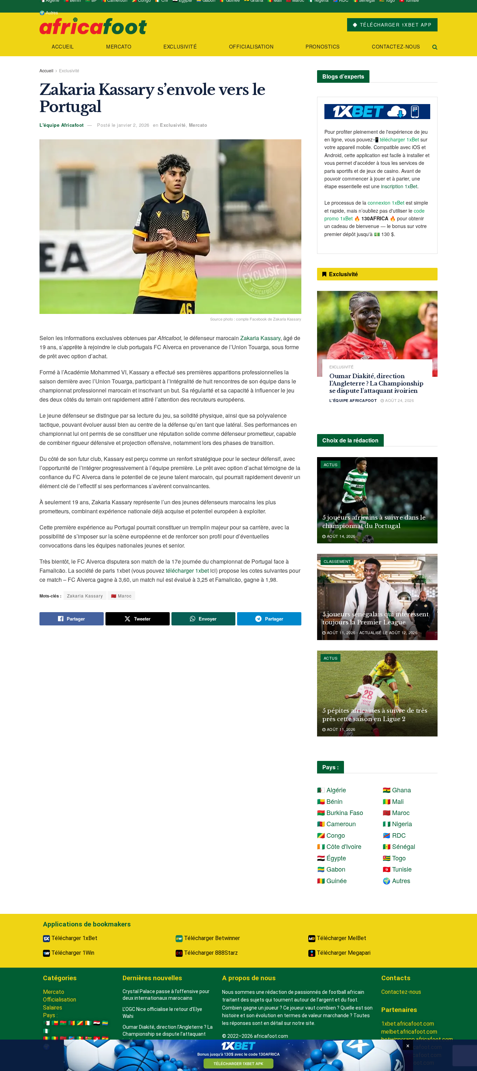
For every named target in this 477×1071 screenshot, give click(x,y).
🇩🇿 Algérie (331, 789)
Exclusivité (180, 46)
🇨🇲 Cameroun (336, 823)
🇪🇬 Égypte (331, 857)
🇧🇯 (54, 1023)
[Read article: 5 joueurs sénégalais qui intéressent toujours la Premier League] (377, 597)
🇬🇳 (46, 1038)
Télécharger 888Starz (210, 952)
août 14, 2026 (340, 536)
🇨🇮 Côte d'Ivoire (339, 846)
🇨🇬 (79, 1023)
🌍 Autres (48, 12)
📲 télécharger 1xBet (396, 139)
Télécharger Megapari (342, 952)
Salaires (52, 1007)
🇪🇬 (96, 1023)
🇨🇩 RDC (394, 834)
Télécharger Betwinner (211, 938)
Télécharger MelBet (340, 938)
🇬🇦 (105, 1023)
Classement (337, 561)
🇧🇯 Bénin (330, 801)
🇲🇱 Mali (393, 801)
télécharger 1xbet (187, 570)
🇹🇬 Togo (394, 857)
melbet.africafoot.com (409, 1031)
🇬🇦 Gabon (331, 868)
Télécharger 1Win (72, 952)
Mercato (118, 46)
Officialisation (251, 46)
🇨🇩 (71, 1038)
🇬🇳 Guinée (332, 880)
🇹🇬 (88, 1038)
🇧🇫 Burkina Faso (340, 812)
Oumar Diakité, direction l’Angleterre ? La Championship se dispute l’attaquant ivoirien (376, 383)
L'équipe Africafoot (61, 125)
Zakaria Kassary (260, 338)
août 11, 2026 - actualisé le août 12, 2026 (371, 632)
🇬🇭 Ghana (397, 789)
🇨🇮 (88, 1023)
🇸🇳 (79, 1038)
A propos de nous (249, 978)
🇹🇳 (96, 1038)
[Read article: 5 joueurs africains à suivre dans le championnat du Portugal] (377, 500)
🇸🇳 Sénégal (399, 846)
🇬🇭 (105, 1038)
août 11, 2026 (340, 729)
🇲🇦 (63, 1038)
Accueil (63, 46)
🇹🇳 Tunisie (397, 868)
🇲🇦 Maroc (121, 596)
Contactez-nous (396, 46)
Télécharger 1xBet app (395, 24)
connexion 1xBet (386, 202)
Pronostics (323, 46)
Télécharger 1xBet (73, 938)
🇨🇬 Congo (331, 834)
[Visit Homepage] (93, 25)
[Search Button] (435, 46)
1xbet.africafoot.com (407, 1023)
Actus (330, 464)
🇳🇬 (46, 1031)
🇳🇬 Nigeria (397, 823)
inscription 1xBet (399, 186)
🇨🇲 (71, 1023)
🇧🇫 (63, 1023)
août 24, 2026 (399, 400)
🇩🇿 (46, 1023)
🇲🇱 (54, 1038)
